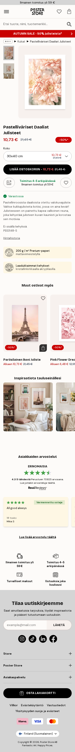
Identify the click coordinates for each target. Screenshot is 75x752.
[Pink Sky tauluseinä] (28, 407)
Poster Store (47, 742)
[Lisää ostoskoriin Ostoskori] (43, 348)
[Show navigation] (6, 11)
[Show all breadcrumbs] (7, 41)
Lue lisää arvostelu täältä (37, 537)
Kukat (21, 41)
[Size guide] (9, 183)
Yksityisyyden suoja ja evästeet (37, 711)
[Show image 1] (8, 53)
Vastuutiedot (56, 705)
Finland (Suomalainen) (38, 733)
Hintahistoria (11, 238)
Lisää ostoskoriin (37, 169)
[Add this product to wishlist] (66, 183)
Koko (6, 148)
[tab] (59, 11)
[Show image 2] (8, 71)
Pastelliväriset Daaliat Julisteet (50, 41)
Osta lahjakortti (40, 693)
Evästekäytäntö (32, 705)
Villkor (14, 705)
